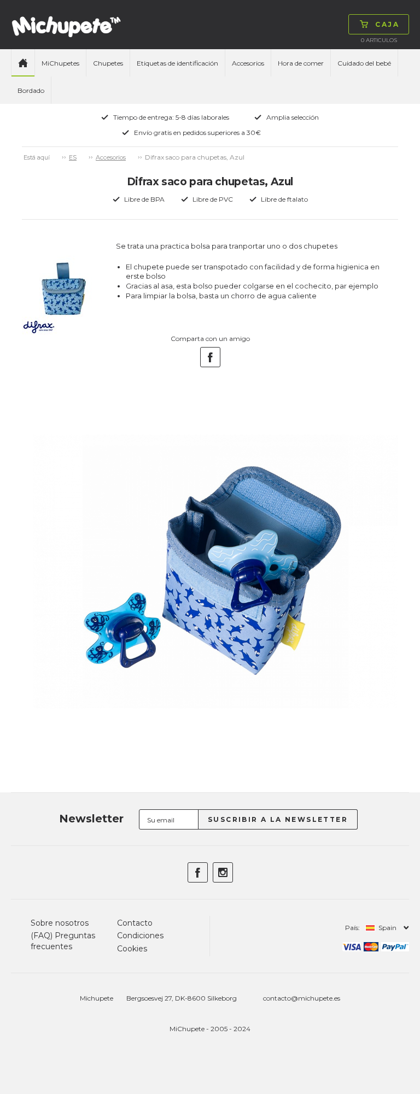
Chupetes (108, 63)
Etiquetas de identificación (177, 63)
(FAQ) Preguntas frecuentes (63, 941)
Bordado (31, 90)
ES (73, 157)
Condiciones (140, 935)
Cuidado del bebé (364, 63)
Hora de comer (301, 63)
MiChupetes (60, 63)
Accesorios (248, 63)
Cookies (132, 949)
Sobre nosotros (60, 923)
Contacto (135, 923)
